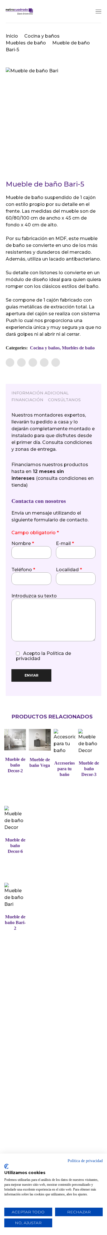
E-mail (65, 543)
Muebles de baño (26, 43)
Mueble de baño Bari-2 (15, 922)
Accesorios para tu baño (64, 769)
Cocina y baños (42, 36)
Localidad (69, 569)
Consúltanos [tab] (64, 399)
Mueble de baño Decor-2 (15, 765)
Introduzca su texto (34, 596)
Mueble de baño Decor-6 (15, 845)
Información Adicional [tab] (40, 393)
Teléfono (23, 569)
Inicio (12, 36)
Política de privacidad (85, 1161)
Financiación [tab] (27, 399)
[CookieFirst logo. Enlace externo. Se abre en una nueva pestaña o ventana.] (6, 1166)
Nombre (22, 543)
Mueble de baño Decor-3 (89, 769)
